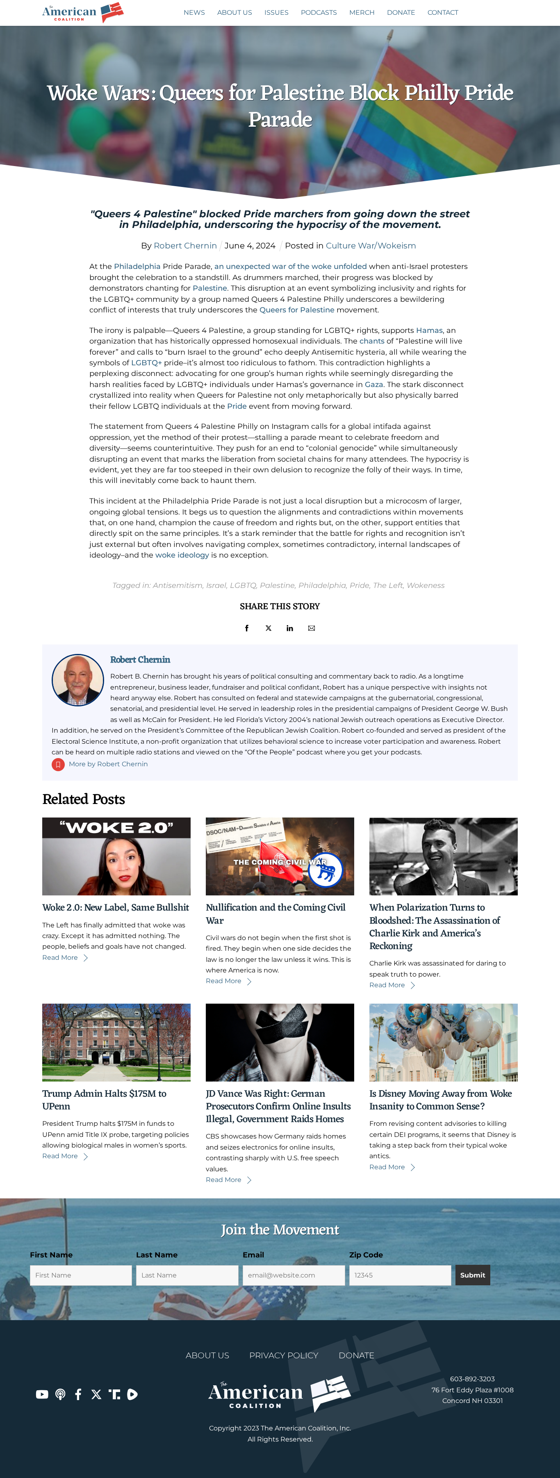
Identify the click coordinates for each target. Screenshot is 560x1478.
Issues (276, 12)
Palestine (210, 288)
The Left (388, 585)
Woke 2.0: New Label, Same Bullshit (115, 908)
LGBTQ (243, 585)
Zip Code (366, 1254)
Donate (401, 12)
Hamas (429, 330)
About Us (234, 12)
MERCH (362, 12)
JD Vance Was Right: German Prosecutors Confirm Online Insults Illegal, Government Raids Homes (278, 1107)
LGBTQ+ (146, 362)
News (194, 12)
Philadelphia (137, 266)
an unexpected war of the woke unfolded (290, 266)
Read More (60, 957)
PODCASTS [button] (319, 12)
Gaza (374, 384)
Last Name (157, 1254)
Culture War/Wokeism (371, 246)
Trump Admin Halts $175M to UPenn (104, 1101)
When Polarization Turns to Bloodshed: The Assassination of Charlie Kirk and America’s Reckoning (434, 927)
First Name (51, 1254)
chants (372, 341)
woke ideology (182, 555)
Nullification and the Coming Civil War (276, 914)
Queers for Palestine (297, 309)
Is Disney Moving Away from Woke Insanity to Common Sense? (440, 1101)
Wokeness (426, 585)
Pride (237, 406)
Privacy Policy (284, 1355)
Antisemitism (178, 585)
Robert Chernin (140, 660)
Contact (443, 12)
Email (253, 1254)
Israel (216, 585)
